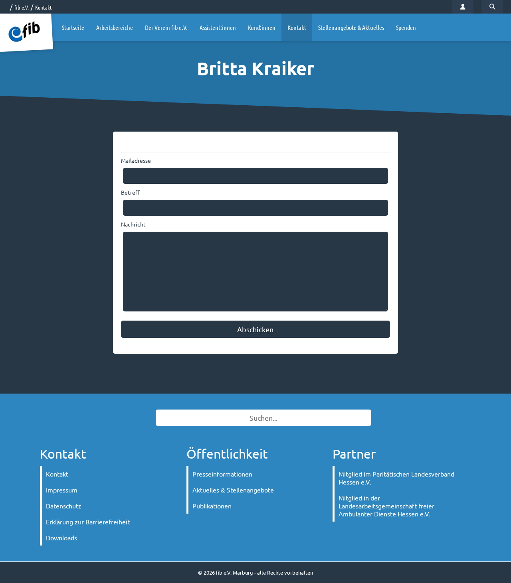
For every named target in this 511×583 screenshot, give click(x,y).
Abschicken (255, 329)
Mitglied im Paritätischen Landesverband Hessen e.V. (396, 478)
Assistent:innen (218, 27)
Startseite (73, 27)
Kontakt (43, 7)
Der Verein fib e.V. (166, 27)
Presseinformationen (222, 474)
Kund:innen (261, 27)
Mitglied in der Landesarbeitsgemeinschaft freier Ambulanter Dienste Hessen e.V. (386, 506)
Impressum (61, 490)
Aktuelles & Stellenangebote (233, 490)
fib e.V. (21, 7)
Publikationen (212, 506)
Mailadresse (136, 160)
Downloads (61, 538)
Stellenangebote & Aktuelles (351, 27)
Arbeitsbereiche (114, 27)
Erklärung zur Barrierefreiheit (88, 522)
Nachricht (133, 224)
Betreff (130, 192)
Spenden (406, 27)
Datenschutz (63, 506)
